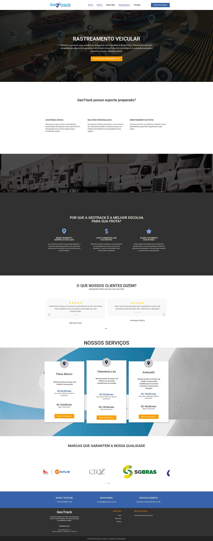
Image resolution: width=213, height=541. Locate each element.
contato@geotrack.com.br (106, 502)
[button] (45, 471)
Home (90, 5)
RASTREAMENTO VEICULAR (106, 39)
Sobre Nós (110, 5)
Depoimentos (124, 5)
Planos (99, 5)
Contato (137, 5)
